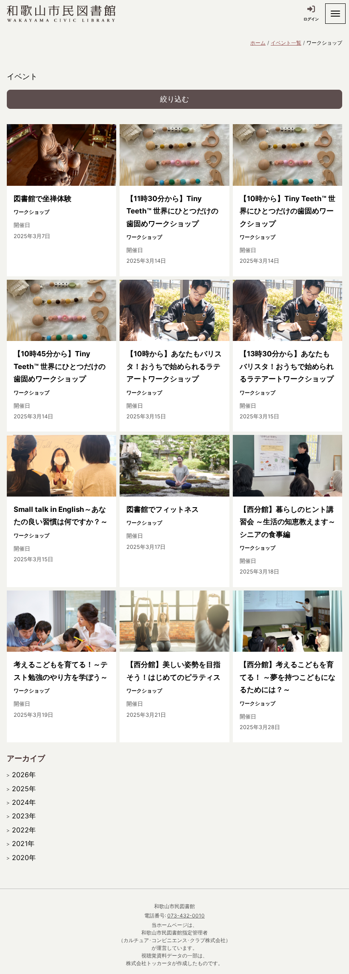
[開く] (335, 13)
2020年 (24, 857)
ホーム (258, 43)
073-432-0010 (186, 915)
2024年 (24, 802)
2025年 (24, 788)
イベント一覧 (286, 43)
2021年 (23, 843)
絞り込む (174, 99)
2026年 (24, 774)
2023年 (24, 816)
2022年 (24, 830)
